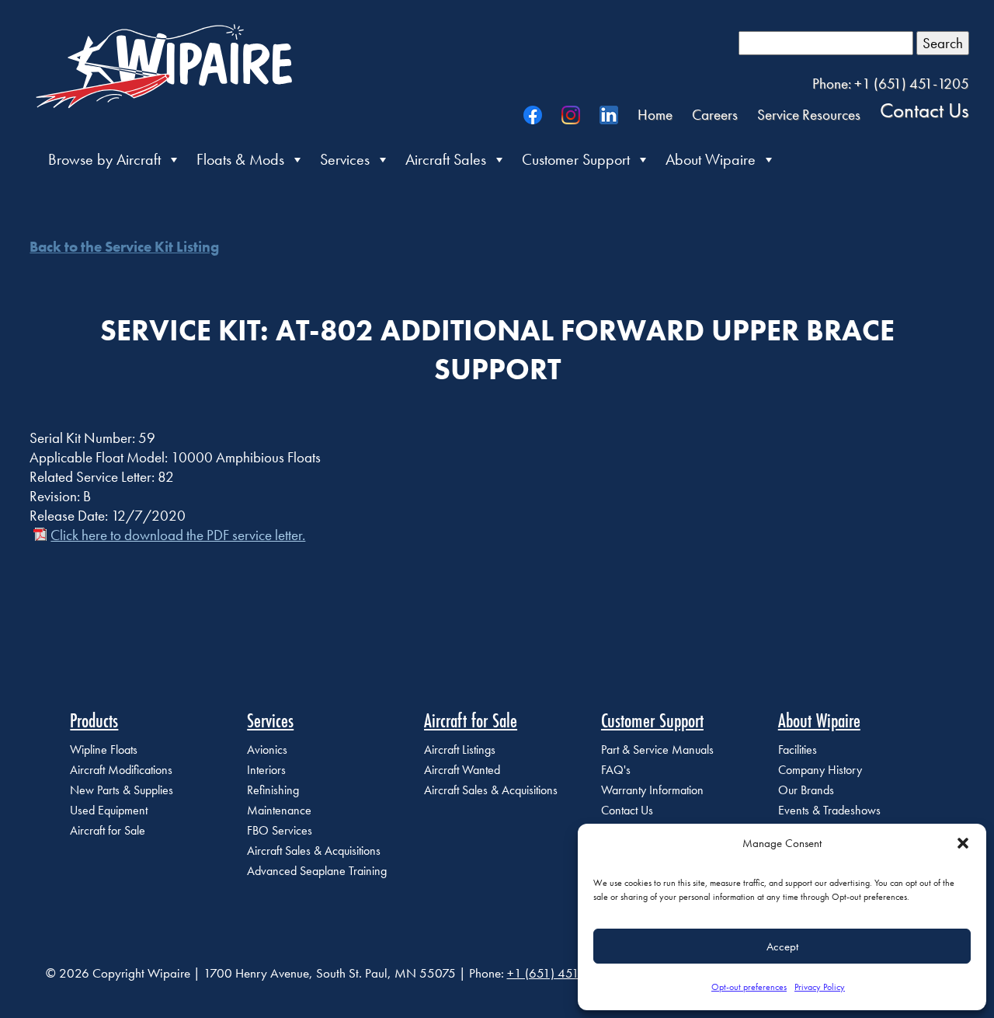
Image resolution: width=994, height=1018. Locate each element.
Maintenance (279, 810)
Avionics (267, 749)
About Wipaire (711, 159)
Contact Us (924, 109)
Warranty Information (652, 790)
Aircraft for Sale (107, 830)
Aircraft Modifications (121, 770)
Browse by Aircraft (104, 159)
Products (94, 720)
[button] (963, 843)
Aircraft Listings (459, 749)
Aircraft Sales (445, 159)
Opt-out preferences (749, 987)
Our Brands (806, 790)
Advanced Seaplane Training (317, 871)
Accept (782, 946)
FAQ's (616, 770)
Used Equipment (109, 810)
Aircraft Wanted (462, 770)
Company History (820, 770)
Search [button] (943, 43)
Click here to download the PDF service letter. (177, 535)
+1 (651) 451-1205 (559, 972)
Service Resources (808, 114)
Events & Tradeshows (829, 810)
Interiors (266, 770)
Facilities (797, 749)
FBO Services (279, 830)
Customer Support (576, 159)
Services (345, 159)
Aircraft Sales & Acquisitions (314, 850)
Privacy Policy (819, 987)
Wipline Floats (103, 749)
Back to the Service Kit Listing (124, 246)
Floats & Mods (240, 159)
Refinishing (273, 790)
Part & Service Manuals (657, 749)
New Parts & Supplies (121, 790)
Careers (715, 114)
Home (655, 114)
